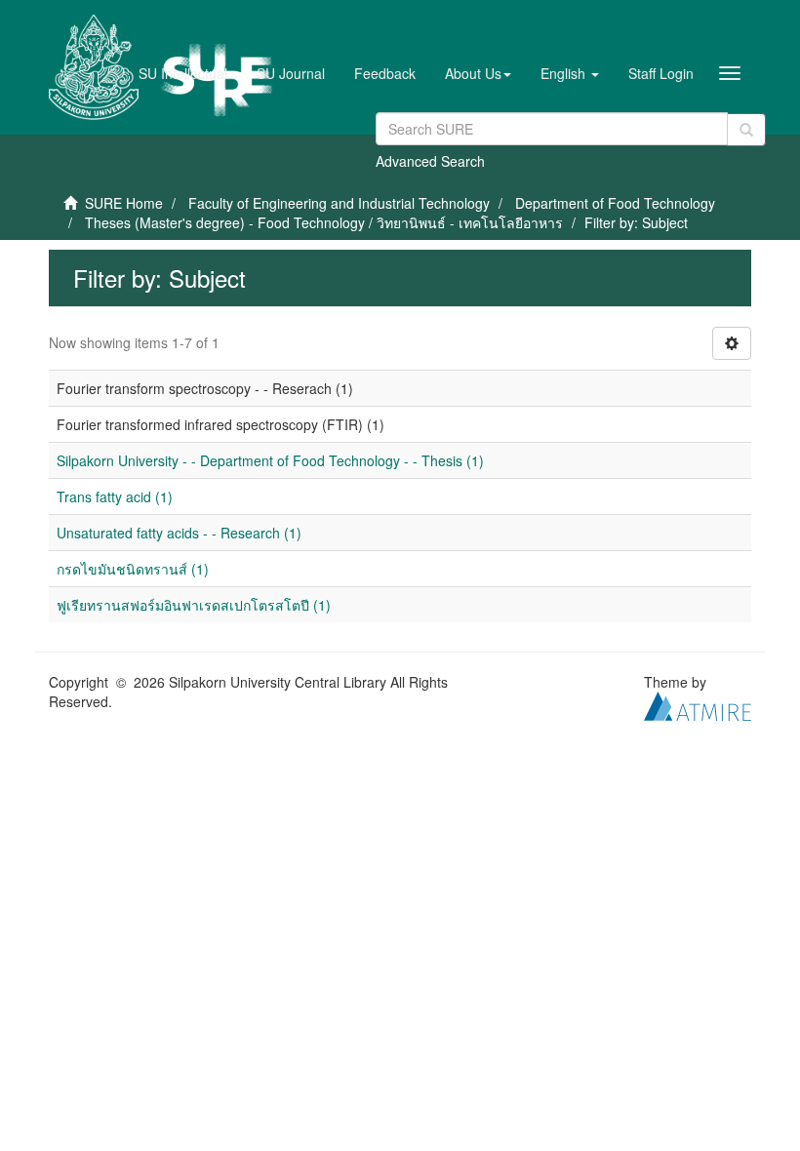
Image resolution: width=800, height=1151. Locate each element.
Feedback (385, 73)
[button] (478, 73)
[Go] (746, 129)
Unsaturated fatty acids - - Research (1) (179, 532)
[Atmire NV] (697, 704)
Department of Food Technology (615, 203)
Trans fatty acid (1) (115, 496)
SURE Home (124, 203)
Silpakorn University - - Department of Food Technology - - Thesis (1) (270, 460)
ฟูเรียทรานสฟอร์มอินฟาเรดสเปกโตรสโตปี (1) (194, 605)
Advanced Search (430, 161)
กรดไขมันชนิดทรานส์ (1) (133, 568)
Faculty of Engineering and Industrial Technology (339, 203)
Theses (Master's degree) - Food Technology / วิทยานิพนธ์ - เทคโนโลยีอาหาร (324, 222)
